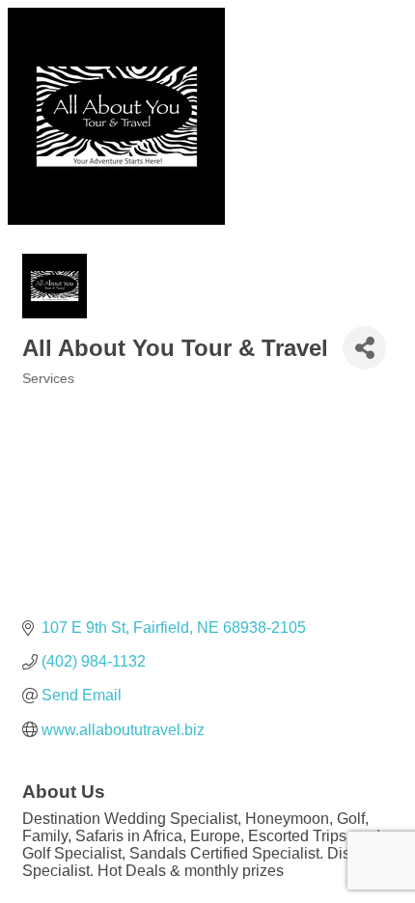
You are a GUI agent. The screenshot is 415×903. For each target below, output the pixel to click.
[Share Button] (364, 347)
